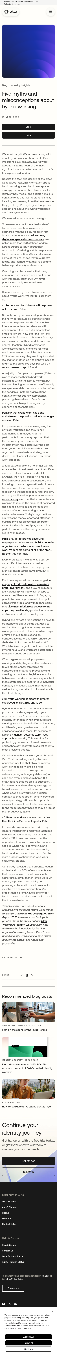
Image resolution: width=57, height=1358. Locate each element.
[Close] (53, 1311)
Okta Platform (9, 1201)
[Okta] (10, 12)
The (30, 913)
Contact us (13, 1288)
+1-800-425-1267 (14, 1279)
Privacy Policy (18, 1328)
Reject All (28, 1343)
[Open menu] (50, 11)
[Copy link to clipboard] (21, 975)
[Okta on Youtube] (3, 1304)
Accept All (28, 1337)
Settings (28, 1349)
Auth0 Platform (9, 1207)
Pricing (5, 1213)
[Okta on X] (9, 1304)
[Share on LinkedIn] (27, 975)
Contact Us (7, 1250)
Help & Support (9, 1245)
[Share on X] (32, 975)
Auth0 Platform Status (13, 1262)
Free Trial (6, 1218)
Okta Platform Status (12, 1256)
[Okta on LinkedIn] (15, 1304)
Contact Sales (9, 1224)
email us (45, 1276)
